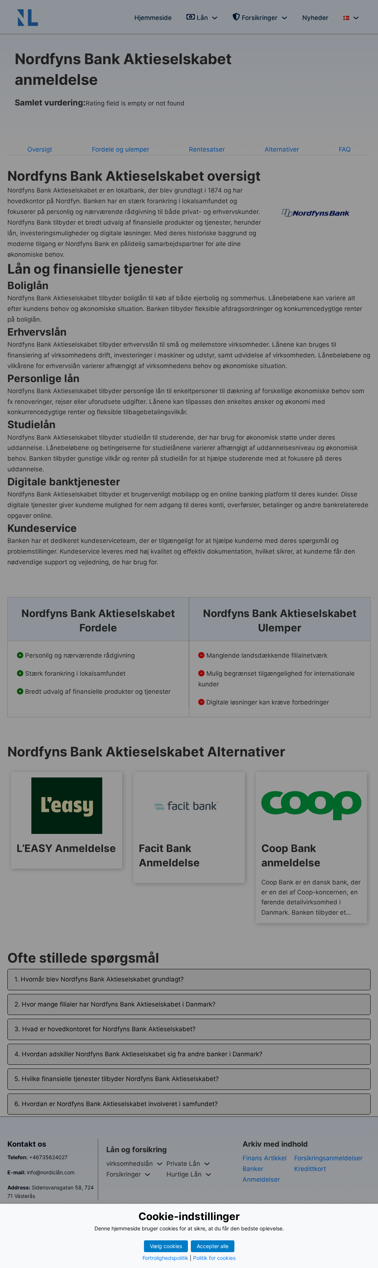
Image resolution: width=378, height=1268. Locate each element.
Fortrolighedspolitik (165, 1258)
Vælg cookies (166, 1246)
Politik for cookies (214, 1258)
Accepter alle (212, 1246)
